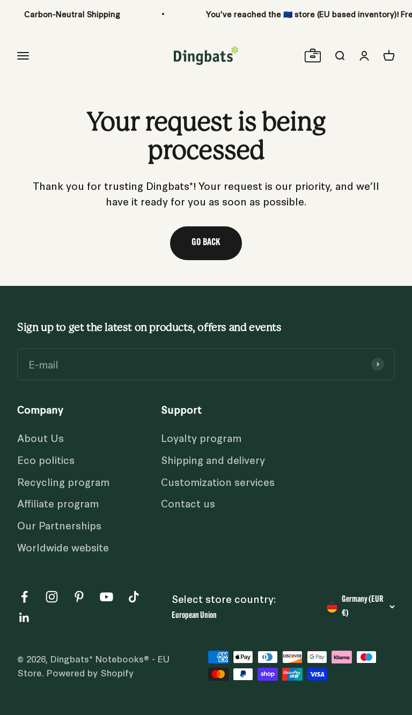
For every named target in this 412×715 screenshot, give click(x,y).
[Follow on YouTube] (106, 596)
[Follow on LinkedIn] (24, 617)
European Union (194, 615)
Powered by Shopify (90, 672)
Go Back (206, 243)
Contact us (188, 503)
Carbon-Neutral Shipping (72, 13)
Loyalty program (201, 437)
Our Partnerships (59, 525)
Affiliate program (58, 503)
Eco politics (46, 459)
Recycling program (63, 481)
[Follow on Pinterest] (79, 596)
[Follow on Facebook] (24, 596)
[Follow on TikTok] (134, 596)
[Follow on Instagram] (52, 596)
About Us (40, 437)
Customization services (218, 481)
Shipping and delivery (213, 459)
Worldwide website (63, 547)
